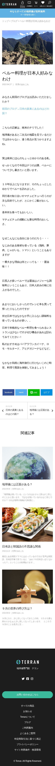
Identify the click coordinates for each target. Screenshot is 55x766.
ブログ (14, 21)
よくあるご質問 (27, 733)
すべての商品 (27, 706)
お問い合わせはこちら (27, 694)
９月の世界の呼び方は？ (17, 608)
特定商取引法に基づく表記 (27, 739)
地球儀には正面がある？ (17, 484)
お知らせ (27, 711)
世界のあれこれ (22, 84)
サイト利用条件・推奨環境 (27, 750)
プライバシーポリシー (27, 744)
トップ (5, 21)
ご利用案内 (27, 728)
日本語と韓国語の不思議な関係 (21, 546)
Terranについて (27, 717)
